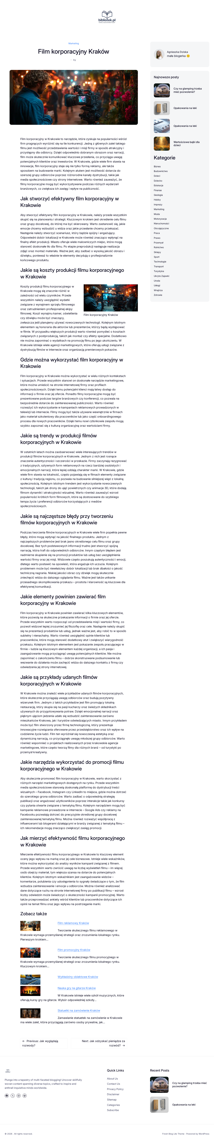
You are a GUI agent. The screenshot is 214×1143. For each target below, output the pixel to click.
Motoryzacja (160, 218)
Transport (159, 266)
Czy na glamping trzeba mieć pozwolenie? (188, 90)
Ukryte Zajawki (161, 276)
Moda (157, 214)
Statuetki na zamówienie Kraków (79, 1010)
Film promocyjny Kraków (74, 949)
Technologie (160, 261)
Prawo (157, 238)
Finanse (158, 190)
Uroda (157, 280)
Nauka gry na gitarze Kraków (77, 988)
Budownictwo (161, 171)
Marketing (73, 43)
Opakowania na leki (185, 108)
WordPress (204, 1133)
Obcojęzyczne (161, 228)
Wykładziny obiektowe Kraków (78, 976)
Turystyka (159, 271)
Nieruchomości (161, 223)
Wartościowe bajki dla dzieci (187, 143)
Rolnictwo (159, 247)
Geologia (158, 195)
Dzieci (157, 175)
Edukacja (158, 185)
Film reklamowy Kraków (73, 923)
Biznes (157, 166)
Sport (156, 256)
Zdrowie (158, 295)
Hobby (157, 199)
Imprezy (158, 204)
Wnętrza (158, 290)
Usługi (157, 285)
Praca (157, 233)
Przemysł (158, 242)
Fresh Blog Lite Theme (173, 1133)
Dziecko (158, 180)
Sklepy (157, 252)
